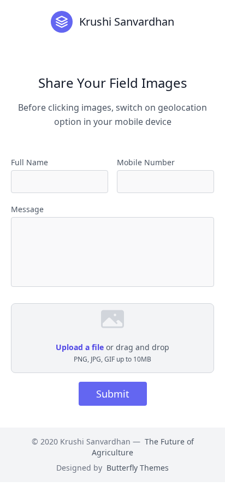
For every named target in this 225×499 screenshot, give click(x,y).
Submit (112, 393)
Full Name (29, 162)
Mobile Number (146, 162)
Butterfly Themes (137, 467)
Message (27, 209)
